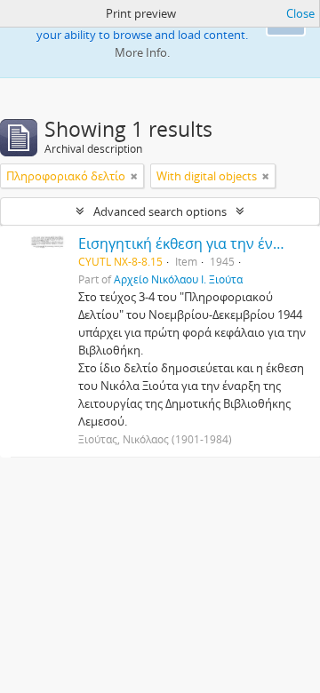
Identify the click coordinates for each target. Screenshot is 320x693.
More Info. (142, 52)
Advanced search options (160, 211)
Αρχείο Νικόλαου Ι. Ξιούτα (178, 279)
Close (300, 13)
